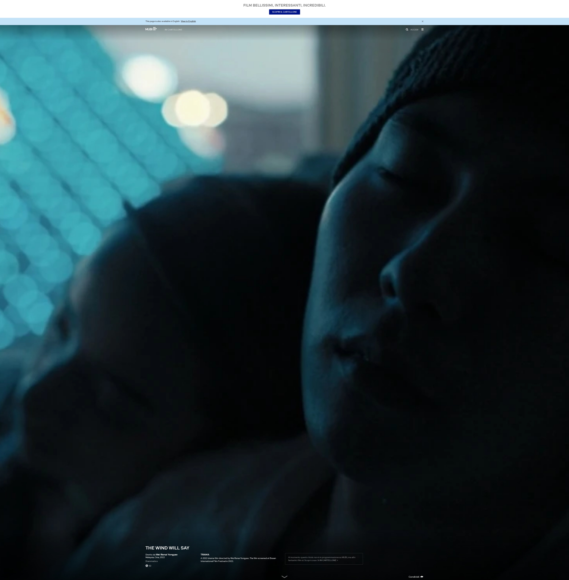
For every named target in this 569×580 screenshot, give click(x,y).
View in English (188, 21)
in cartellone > (329, 560)
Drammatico (152, 561)
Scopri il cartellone (284, 12)
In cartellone (173, 29)
